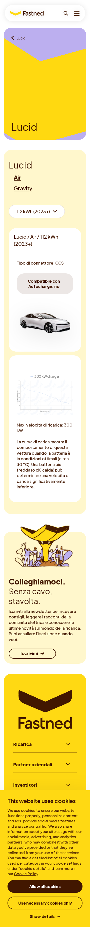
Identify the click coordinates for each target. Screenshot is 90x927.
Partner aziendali (32, 764)
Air (17, 177)
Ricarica (22, 744)
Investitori (25, 785)
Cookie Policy (26, 873)
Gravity (23, 188)
